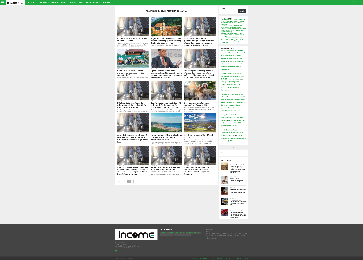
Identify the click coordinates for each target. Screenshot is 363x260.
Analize (73, 2)
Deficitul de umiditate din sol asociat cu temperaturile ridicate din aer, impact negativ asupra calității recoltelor (233, 22)
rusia (181, 235)
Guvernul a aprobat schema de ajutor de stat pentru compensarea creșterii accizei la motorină (233, 107)
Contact (212, 258)
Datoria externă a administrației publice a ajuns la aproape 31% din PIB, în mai (233, 34)
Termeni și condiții (242, 258)
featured (171, 232)
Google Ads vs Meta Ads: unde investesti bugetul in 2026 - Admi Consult (232, 117)
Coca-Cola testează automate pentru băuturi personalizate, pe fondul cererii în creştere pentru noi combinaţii (233, 40)
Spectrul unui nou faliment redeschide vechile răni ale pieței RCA (233, 138)
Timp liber (106, 2)
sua (177, 232)
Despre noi (195, 258)
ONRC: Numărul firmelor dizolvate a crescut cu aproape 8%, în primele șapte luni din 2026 (233, 30)
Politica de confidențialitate (226, 258)
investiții (187, 235)
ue (180, 232)
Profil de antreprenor (49, 2)
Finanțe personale (92, 2)
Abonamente (204, 258)
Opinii (81, 2)
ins (184, 232)
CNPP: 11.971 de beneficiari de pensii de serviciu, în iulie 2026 (231, 26)
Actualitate (32, 2)
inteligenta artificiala (193, 232)
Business (64, 2)
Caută (223, 8)
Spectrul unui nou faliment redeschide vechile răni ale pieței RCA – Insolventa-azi (232, 132)
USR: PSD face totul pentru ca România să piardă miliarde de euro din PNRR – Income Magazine (233, 76)
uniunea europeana (167, 235)
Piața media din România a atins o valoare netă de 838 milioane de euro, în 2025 (233, 122)
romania (163, 232)
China (176, 235)
